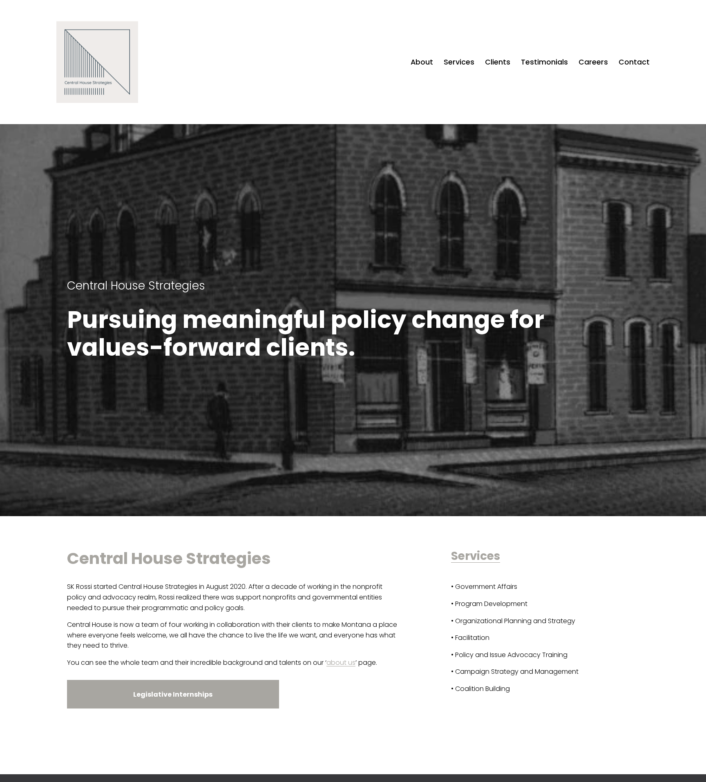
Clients (497, 62)
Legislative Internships (172, 694)
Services (459, 62)
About (422, 62)
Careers (593, 62)
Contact (634, 62)
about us (340, 662)
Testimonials (544, 62)
